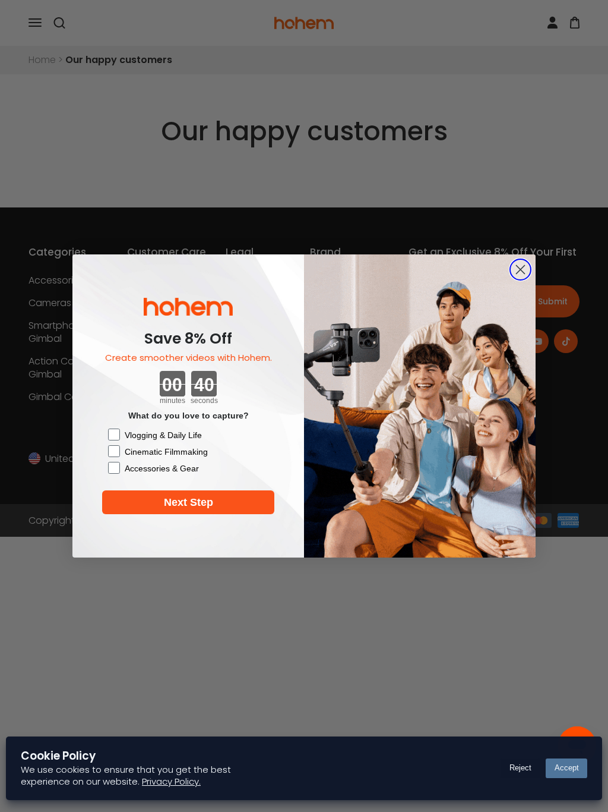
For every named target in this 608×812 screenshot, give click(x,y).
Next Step (188, 502)
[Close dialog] (520, 269)
